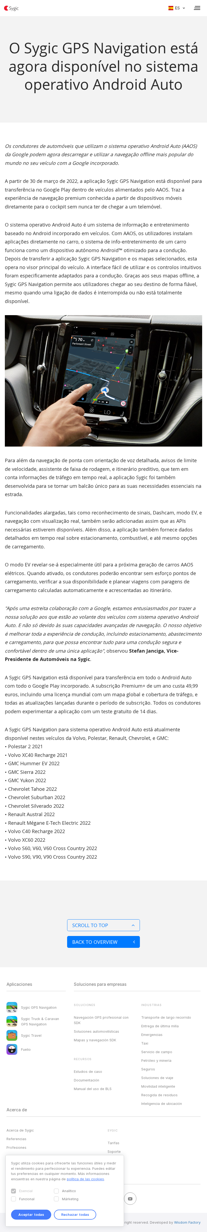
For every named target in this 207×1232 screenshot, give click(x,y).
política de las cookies (85, 1179)
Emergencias (152, 1034)
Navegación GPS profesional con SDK (101, 1020)
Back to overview (95, 942)
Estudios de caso (88, 1071)
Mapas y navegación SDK (95, 1040)
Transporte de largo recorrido (166, 1017)
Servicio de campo (156, 1052)
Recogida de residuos (159, 1095)
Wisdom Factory (187, 1222)
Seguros (148, 1069)
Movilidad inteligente (158, 1086)
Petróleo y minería (156, 1060)
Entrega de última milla (160, 1026)
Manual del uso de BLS (93, 1089)
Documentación (86, 1080)
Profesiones (16, 1147)
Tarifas (113, 1143)
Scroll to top (90, 925)
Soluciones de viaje (157, 1078)
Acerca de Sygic (20, 1130)
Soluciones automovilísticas (96, 1031)
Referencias (16, 1139)
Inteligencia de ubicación (161, 1103)
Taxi (144, 1043)
